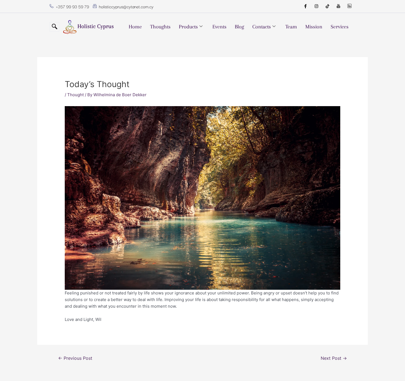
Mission (313, 27)
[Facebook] (305, 6)
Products (188, 27)
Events (219, 27)
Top (392, 368)
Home (135, 27)
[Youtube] (338, 6)
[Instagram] (316, 6)
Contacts (261, 27)
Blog (239, 27)
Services (340, 27)
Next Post (334, 358)
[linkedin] (349, 6)
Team (291, 27)
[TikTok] (327, 6)
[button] (54, 27)
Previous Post (75, 358)
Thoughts (160, 27)
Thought (75, 94)
